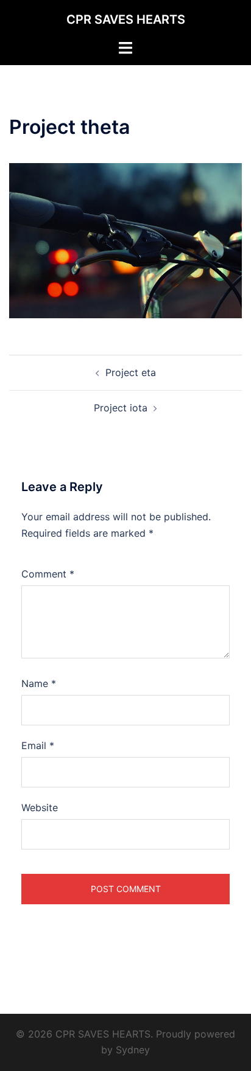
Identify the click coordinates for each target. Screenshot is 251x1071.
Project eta (130, 372)
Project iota (120, 408)
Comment (47, 574)
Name (38, 683)
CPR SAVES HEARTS (125, 19)
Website (39, 807)
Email (37, 745)
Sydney (133, 1050)
